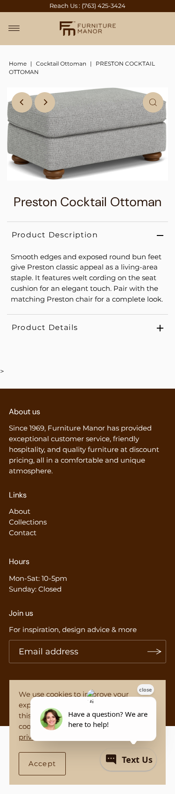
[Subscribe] (154, 651)
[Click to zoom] (153, 102)
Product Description (55, 234)
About (19, 511)
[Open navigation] (14, 28)
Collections (28, 522)
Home (18, 63)
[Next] (45, 102)
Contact (22, 532)
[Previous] (22, 102)
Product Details (45, 327)
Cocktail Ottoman (61, 63)
